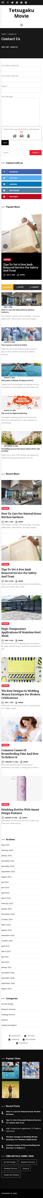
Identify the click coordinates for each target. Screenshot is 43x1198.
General (7, 260)
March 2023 (6, 951)
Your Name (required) (10, 65)
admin (22, 275)
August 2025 (6, 877)
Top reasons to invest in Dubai (14, 345)
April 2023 (5, 946)
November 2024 (7, 914)
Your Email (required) (9, 76)
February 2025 (7, 903)
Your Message (7, 96)
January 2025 (6, 909)
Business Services (8, 1009)
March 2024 (6, 925)
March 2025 (6, 898)
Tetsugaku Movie (21, 13)
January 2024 (6, 930)
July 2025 (5, 882)
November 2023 (7, 935)
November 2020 (7, 978)
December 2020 (7, 972)
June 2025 (5, 887)
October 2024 (7, 919)
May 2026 (5, 845)
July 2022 (5, 957)
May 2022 (5, 962)
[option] (21, 246)
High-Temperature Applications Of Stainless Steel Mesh (21, 632)
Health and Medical (9, 1025)
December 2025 (7, 861)
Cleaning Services (8, 1014)
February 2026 (7, 850)
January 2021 (6, 967)
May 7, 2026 (8, 307)
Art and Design (7, 1004)
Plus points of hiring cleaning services (17, 380)
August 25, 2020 (10, 410)
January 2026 (6, 855)
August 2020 (6, 988)
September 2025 (8, 871)
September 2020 (8, 983)
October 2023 (7, 941)
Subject (4, 86)
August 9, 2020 (9, 342)
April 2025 (5, 893)
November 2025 (7, 866)
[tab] (7, 287)
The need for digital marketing (14, 413)
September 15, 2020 (11, 446)
